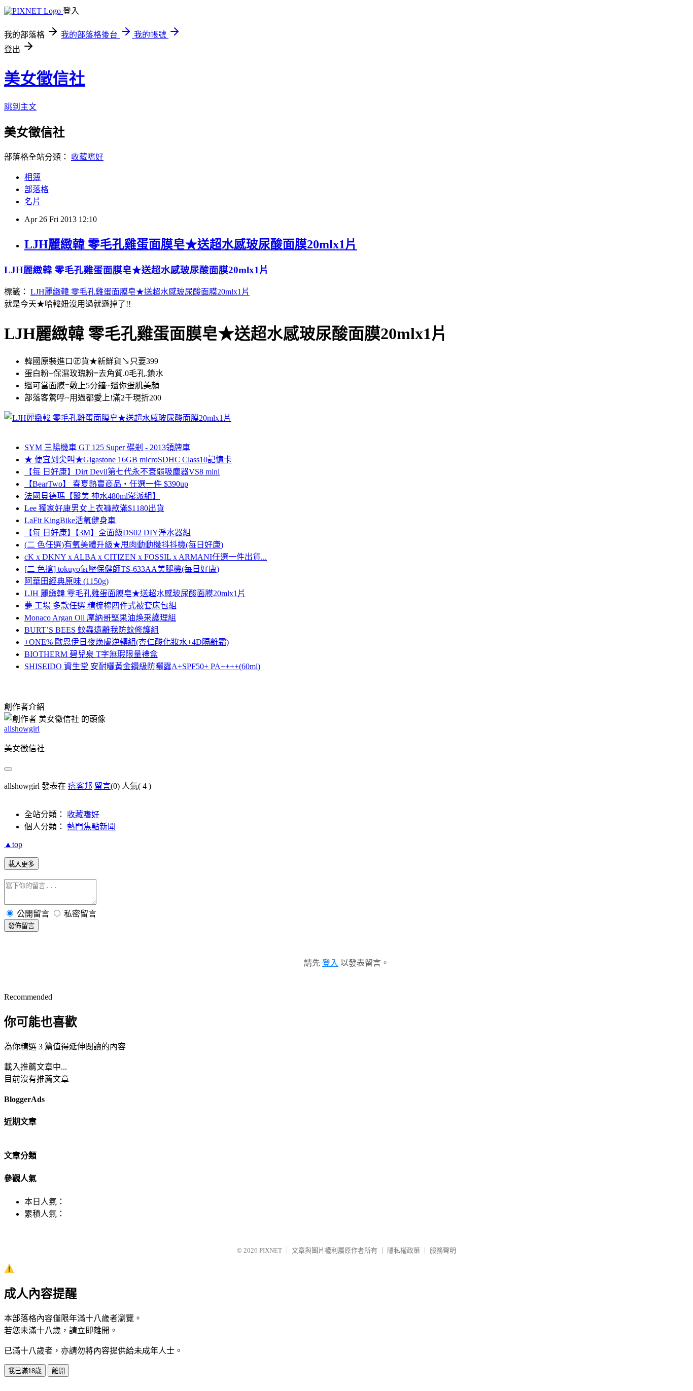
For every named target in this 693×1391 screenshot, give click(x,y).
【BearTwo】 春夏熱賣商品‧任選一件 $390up (106, 484)
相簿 (32, 177)
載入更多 (21, 864)
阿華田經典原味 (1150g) (66, 581)
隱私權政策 (403, 1250)
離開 (58, 1371)
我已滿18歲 (25, 1371)
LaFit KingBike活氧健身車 (70, 520)
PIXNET (270, 1250)
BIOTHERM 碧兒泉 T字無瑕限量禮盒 (91, 654)
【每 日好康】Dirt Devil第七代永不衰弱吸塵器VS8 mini (122, 471)
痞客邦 (80, 786)
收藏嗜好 (87, 157)
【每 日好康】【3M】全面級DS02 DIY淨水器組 (107, 532)
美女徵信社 (44, 78)
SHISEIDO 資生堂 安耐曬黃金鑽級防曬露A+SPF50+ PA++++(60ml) (142, 666)
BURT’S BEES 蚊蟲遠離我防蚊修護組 (91, 630)
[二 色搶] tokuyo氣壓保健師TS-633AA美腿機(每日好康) (121, 569)
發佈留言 (21, 926)
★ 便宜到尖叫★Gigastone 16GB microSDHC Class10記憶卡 (128, 459)
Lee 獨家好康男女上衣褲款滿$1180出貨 (94, 508)
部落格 (36, 189)
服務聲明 (443, 1250)
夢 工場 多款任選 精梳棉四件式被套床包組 (100, 605)
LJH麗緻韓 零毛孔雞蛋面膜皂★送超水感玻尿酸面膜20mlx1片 (190, 244)
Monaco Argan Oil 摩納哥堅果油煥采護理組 (100, 617)
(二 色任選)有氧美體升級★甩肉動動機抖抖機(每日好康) (123, 544)
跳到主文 (20, 106)
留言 (102, 786)
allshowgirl (22, 728)
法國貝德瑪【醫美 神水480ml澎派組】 (92, 496)
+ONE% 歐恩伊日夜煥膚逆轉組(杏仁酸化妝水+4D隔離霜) (126, 642)
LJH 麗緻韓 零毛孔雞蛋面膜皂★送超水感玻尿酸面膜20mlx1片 (135, 593)
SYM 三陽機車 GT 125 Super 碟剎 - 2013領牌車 (107, 447)
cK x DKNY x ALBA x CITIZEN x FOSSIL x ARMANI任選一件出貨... (145, 557)
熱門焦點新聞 (91, 826)
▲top (13, 844)
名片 (32, 201)
